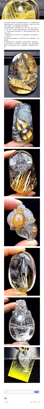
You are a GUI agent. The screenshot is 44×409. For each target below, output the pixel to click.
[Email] (39, 402)
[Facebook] (31, 402)
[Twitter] (34, 402)
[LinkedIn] (36, 402)
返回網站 (4, 2)
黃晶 (5, 398)
